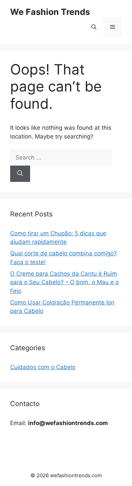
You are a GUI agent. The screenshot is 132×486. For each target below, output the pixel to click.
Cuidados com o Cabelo (42, 367)
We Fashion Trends (50, 12)
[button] (94, 27)
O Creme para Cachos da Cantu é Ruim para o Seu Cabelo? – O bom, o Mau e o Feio (64, 282)
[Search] (20, 174)
